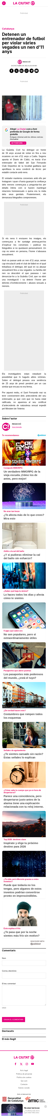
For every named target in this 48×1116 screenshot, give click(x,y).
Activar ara (17, 143)
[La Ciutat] (24, 3)
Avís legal (24, 1070)
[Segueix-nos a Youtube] (32, 1064)
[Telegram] (31, 71)
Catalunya (8, 28)
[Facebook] (11, 71)
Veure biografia (17, 427)
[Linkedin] (21, 71)
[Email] (36, 71)
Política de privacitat (24, 1074)
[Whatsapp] (26, 71)
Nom (4, 958)
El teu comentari (9, 983)
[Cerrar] (45, 1106)
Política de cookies (24, 1077)
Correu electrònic (9, 971)
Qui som (24, 1081)
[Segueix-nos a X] (21, 1064)
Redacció (27, 62)
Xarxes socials (24, 1088)
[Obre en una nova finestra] (12, 1099)
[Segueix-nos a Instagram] (26, 1064)
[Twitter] (16, 71)
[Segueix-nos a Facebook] (15, 1064)
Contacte (24, 1084)
